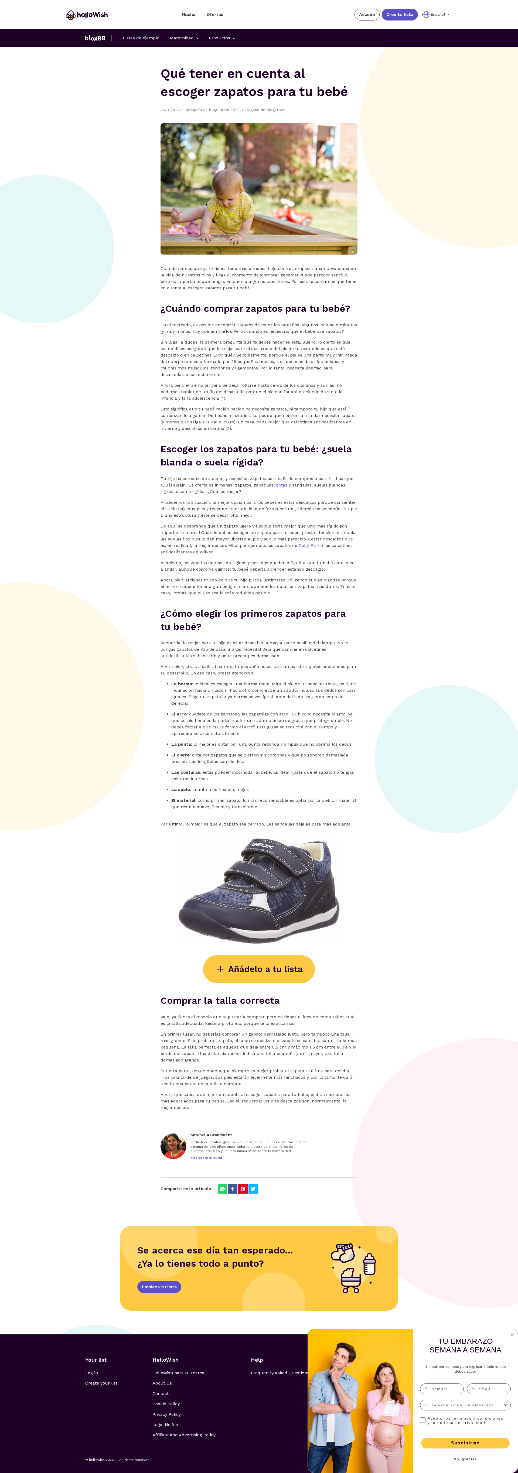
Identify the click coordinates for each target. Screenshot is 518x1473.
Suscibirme (465, 1443)
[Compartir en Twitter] (253, 1189)
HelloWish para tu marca (178, 1372)
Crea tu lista (399, 14)
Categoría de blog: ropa (263, 110)
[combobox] (464, 1405)
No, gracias (465, 1459)
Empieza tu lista (159, 1286)
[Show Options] (505, 1405)
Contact (160, 1393)
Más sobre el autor (206, 1158)
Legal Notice (165, 1424)
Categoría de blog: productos (213, 110)
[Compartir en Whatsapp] (222, 1189)
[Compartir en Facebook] (232, 1189)
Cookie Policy (166, 1403)
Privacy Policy (166, 1414)
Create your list (101, 1383)
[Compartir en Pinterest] (243, 1189)
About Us (162, 1383)
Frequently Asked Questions (280, 1372)
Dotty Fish (309, 545)
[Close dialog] (512, 1334)
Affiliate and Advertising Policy (184, 1434)
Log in (91, 1372)
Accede (367, 14)
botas (281, 485)
